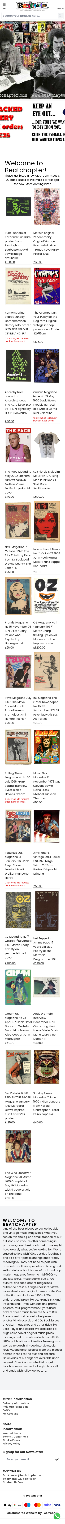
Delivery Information (16, 1403)
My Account (10, 1413)
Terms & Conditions (15, 1436)
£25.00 (9, 572)
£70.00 (9, 497)
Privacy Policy (11, 1443)
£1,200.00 (39, 648)
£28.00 (9, 648)
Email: (23, 1475)
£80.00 (37, 262)
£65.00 (9, 1198)
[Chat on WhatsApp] (57, 1516)
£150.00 (10, 262)
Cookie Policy (11, 1440)
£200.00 (10, 963)
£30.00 (37, 572)
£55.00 (37, 886)
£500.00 (38, 497)
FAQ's (6, 1410)
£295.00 (38, 963)
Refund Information (15, 1406)
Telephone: (19, 1478)
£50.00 (37, 802)
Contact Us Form (13, 1482)
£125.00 (38, 342)
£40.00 (9, 1043)
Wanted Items (12, 1433)
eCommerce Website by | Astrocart (32, 1513)
